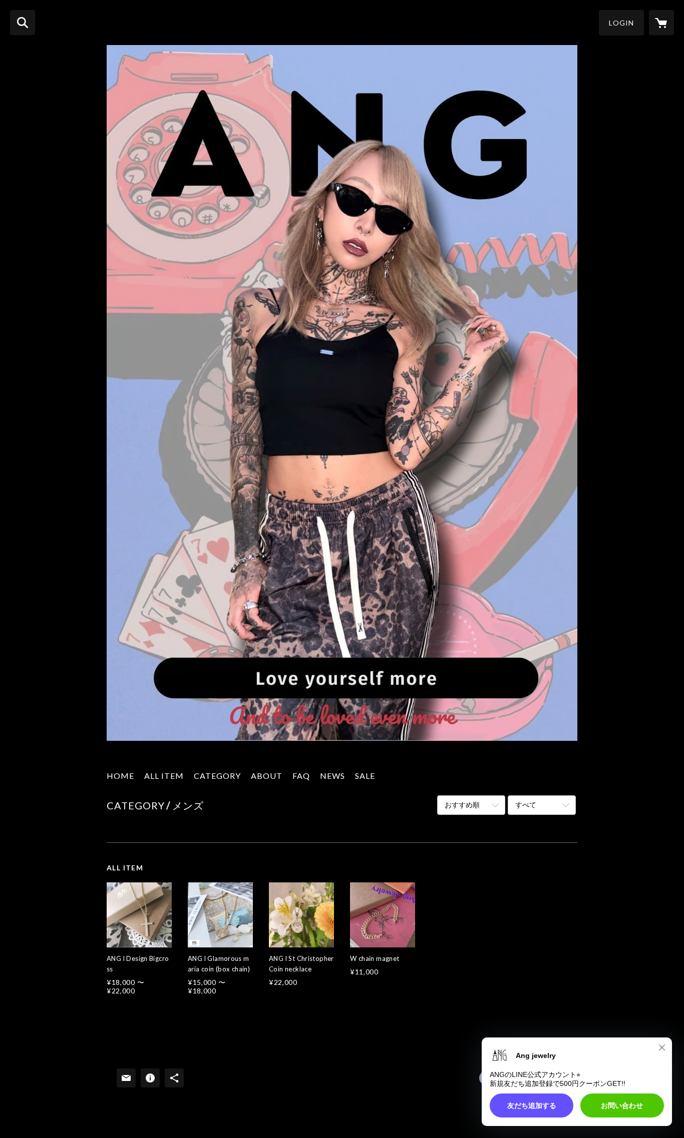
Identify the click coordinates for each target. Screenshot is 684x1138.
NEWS (332, 775)
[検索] (22, 22)
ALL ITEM (164, 775)
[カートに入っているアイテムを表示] (661, 22)
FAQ (301, 775)
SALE (365, 775)
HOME (120, 775)
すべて (525, 804)
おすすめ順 (462, 804)
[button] (621, 23)
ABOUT (266, 775)
